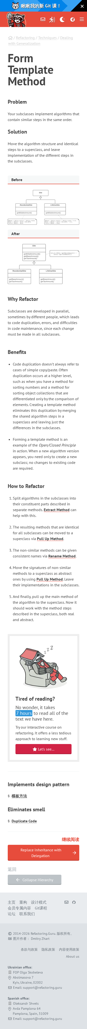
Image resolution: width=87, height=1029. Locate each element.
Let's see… (45, 749)
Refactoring (25, 37)
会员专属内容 (19, 908)
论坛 (11, 914)
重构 (23, 902)
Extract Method (57, 509)
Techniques (47, 37)
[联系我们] (43, 19)
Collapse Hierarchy (37, 879)
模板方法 (19, 795)
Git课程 (41, 908)
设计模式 (38, 902)
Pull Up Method (50, 538)
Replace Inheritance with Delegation (41, 852)
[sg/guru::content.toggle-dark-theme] (62, 19)
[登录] (52, 19)
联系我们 (27, 914)
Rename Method (62, 556)
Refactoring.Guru (43, 933)
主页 (11, 902)
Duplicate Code (24, 821)
